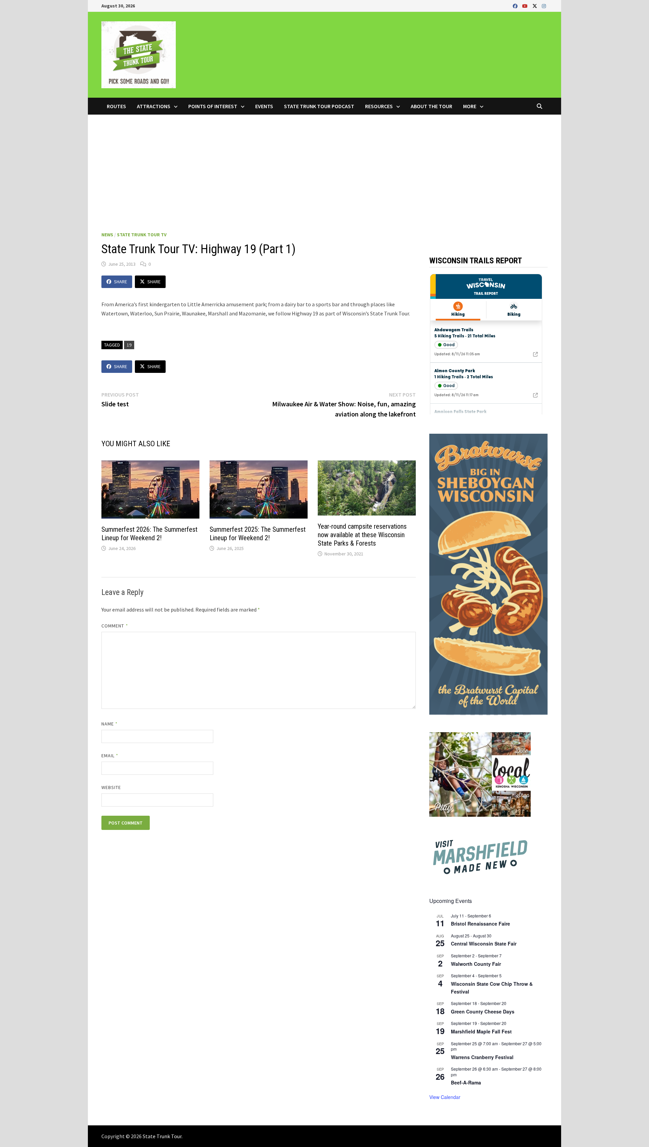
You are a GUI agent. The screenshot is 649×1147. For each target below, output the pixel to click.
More (469, 106)
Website (111, 787)
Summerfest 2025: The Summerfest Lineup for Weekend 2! (258, 533)
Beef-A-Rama (466, 1082)
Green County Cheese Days (482, 1011)
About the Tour (431, 106)
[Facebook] (516, 5)
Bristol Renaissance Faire (480, 923)
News (107, 235)
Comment (114, 626)
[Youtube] (526, 5)
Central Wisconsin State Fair (483, 943)
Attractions (153, 106)
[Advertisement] (324, 165)
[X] (535, 5)
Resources (379, 106)
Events (264, 106)
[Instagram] (544, 5)
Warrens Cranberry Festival (482, 1057)
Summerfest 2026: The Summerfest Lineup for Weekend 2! (149, 533)
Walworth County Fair (476, 963)
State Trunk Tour (162, 1136)
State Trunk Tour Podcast (319, 106)
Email (110, 755)
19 (129, 345)
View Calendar (444, 1097)
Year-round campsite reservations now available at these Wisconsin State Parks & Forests (362, 534)
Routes (116, 106)
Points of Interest (212, 106)
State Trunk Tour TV (142, 235)
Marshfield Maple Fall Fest (481, 1031)
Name (109, 724)
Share (120, 282)
